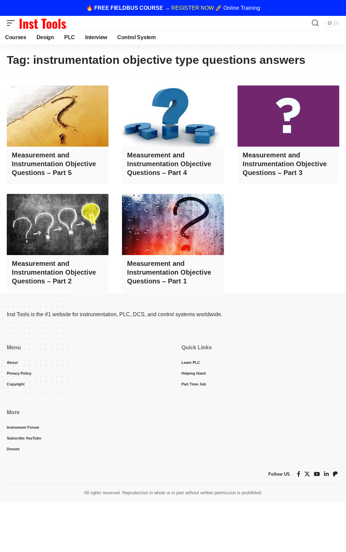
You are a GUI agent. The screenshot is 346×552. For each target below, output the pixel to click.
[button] (12, 23)
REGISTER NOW (192, 8)
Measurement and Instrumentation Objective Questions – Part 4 (169, 163)
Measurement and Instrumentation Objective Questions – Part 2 (54, 272)
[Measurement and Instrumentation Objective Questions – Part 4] (173, 116)
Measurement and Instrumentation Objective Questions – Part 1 (169, 272)
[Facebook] (298, 474)
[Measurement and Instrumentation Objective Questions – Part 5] (57, 116)
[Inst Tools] (42, 23)
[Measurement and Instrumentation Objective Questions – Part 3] (288, 116)
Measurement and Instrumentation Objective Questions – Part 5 (54, 163)
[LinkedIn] (326, 474)
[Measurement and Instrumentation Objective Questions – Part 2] (57, 224)
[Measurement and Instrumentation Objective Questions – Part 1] (173, 224)
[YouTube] (317, 474)
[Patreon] (335, 474)
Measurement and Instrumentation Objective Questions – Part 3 (285, 163)
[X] (307, 474)
